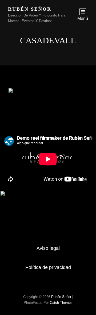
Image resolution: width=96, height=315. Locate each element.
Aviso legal (48, 248)
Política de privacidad (48, 267)
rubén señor (29, 9)
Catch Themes (61, 303)
